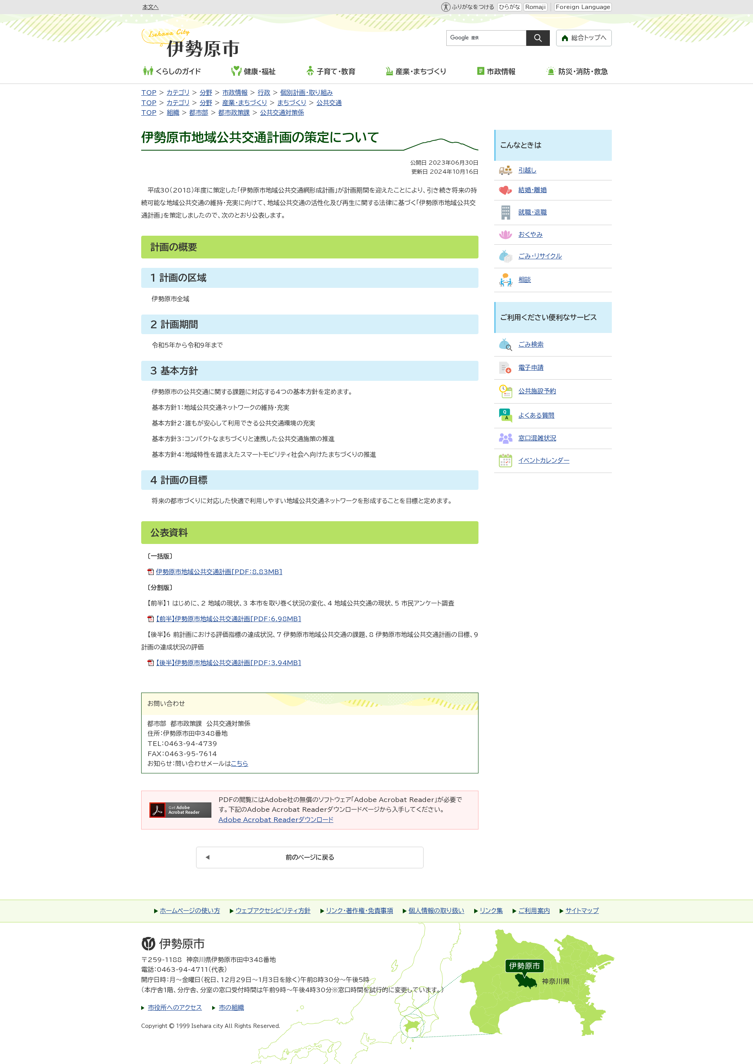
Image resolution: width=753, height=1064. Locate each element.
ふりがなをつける (473, 7)
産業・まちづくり (421, 71)
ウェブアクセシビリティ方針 (273, 911)
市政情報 (501, 71)
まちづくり (291, 103)
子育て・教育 (335, 71)
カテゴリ (178, 92)
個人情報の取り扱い (436, 911)
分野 (206, 92)
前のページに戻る (310, 857)
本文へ (150, 7)
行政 (264, 92)
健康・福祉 (260, 71)
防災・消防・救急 (583, 71)
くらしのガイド (178, 71)
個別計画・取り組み (306, 92)
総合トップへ (589, 38)
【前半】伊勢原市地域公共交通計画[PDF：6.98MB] (228, 619)
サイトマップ (582, 911)
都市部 (198, 112)
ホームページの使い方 (190, 911)
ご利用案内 (534, 911)
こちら (239, 763)
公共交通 (329, 103)
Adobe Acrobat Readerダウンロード (275, 820)
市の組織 (231, 1007)
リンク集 (491, 911)
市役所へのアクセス (175, 1007)
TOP (148, 92)
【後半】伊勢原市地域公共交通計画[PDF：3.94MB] (228, 663)
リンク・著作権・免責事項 (359, 911)
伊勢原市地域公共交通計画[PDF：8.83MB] (219, 572)
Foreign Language (583, 7)
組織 (173, 112)
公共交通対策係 (282, 112)
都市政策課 (234, 112)
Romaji (535, 7)
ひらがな (509, 7)
